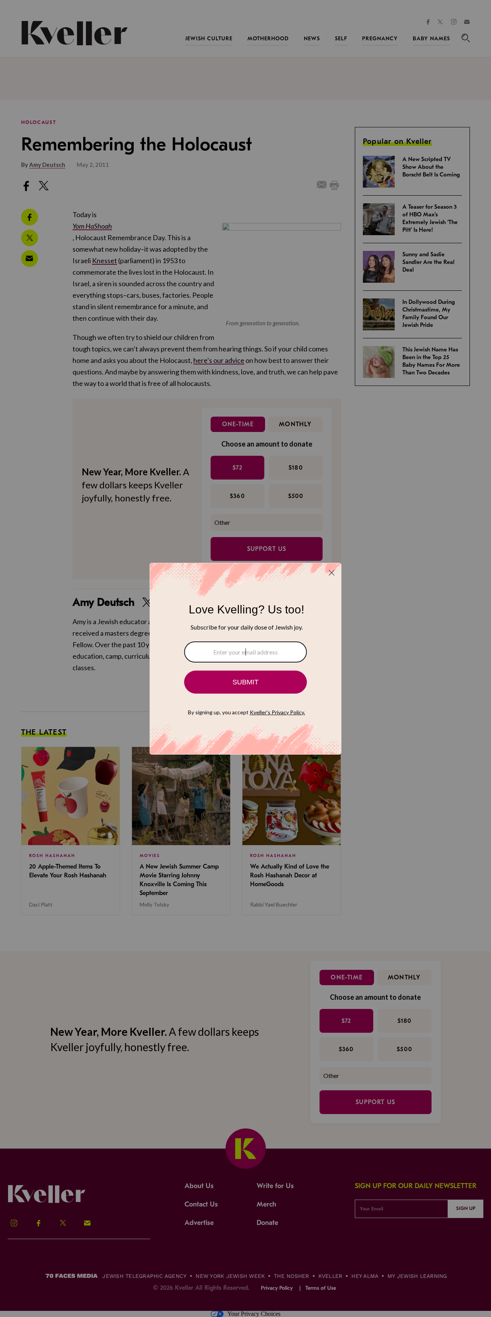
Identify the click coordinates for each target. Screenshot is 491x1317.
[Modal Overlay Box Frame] (245, 659)
